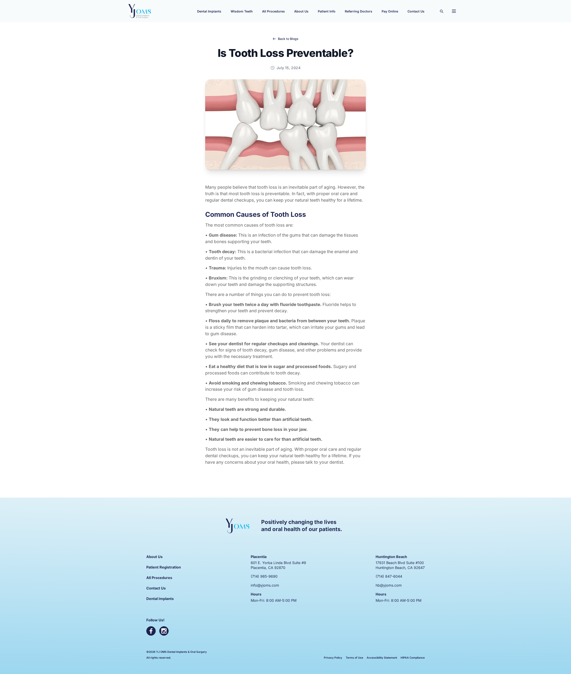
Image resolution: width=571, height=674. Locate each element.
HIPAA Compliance (413, 657)
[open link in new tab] (151, 631)
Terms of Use (354, 657)
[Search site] (441, 11)
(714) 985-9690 (264, 576)
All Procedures (159, 577)
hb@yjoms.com (389, 585)
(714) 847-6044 (389, 576)
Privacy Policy (333, 657)
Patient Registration (163, 567)
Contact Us (156, 588)
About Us (154, 556)
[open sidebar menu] (453, 11)
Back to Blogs (288, 39)
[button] (209, 11)
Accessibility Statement (382, 657)
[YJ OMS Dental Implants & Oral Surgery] (140, 11)
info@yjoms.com (265, 585)
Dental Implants (160, 598)
